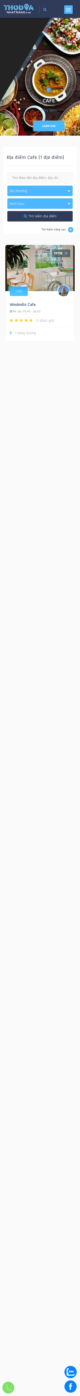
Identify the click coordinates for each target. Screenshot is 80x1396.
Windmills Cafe (23, 304)
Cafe (18, 291)
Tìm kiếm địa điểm (41, 216)
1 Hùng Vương (25, 333)
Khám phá (49, 126)
